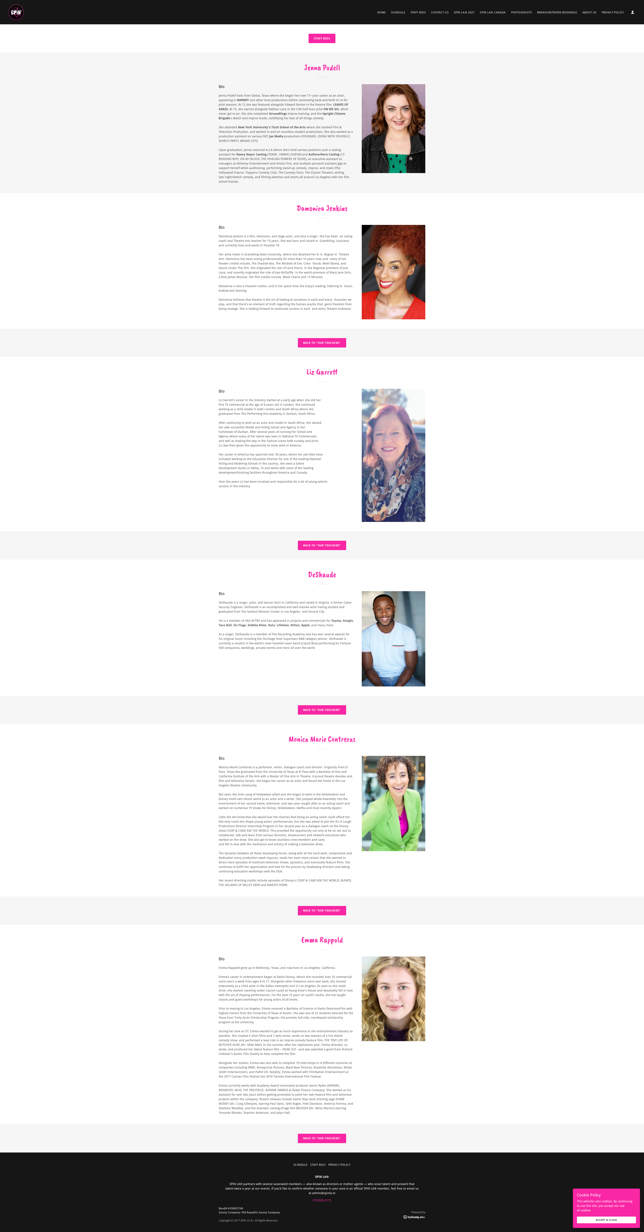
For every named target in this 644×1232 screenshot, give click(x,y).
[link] (16, 12)
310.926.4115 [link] (322, 1200)
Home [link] (381, 12)
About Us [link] (589, 12)
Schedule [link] (398, 12)
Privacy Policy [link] (613, 12)
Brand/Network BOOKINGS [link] (557, 12)
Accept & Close (606, 1220)
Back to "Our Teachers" (322, 342)
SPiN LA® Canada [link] (493, 12)
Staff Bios (322, 38)
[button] (632, 12)
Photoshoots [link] (521, 12)
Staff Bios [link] (418, 12)
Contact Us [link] (439, 12)
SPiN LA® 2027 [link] (464, 12)
